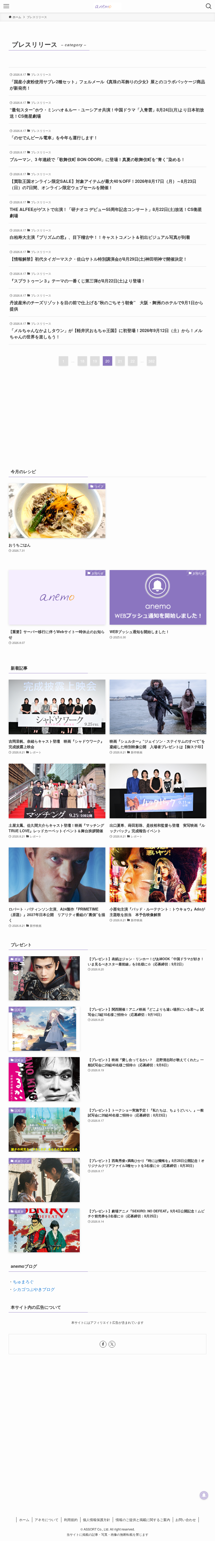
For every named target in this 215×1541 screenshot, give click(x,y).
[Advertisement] (107, 421)
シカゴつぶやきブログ (34, 1289)
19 (95, 361)
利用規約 (71, 1519)
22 (133, 361)
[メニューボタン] (6, 6)
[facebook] (103, 1344)
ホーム (24, 1519)
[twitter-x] (112, 1344)
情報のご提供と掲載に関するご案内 (143, 1519)
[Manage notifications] (204, 1495)
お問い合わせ (185, 1519)
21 (120, 361)
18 (82, 361)
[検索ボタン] (208, 6)
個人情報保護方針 (96, 1519)
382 (151, 361)
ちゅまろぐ (23, 1282)
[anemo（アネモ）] (107, 6)
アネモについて (46, 1519)
